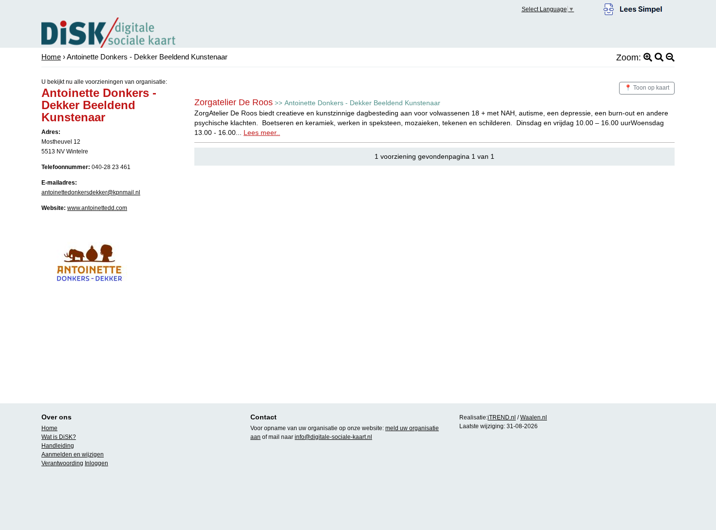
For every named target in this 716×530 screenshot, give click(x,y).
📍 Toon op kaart (646, 87)
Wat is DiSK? (58, 437)
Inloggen (96, 463)
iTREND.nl (502, 417)
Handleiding (57, 445)
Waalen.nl (533, 417)
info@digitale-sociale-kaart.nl (333, 437)
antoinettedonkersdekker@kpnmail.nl (90, 192)
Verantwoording (62, 463)
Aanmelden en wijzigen (72, 454)
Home (51, 57)
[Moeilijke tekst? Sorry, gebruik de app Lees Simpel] (633, 7)
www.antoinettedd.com (97, 208)
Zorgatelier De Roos (233, 102)
